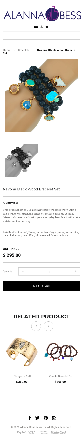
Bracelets (24, 50)
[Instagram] (53, 418)
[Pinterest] (45, 418)
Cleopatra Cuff (22, 376)
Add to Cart (41, 286)
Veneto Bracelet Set (61, 376)
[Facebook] (29, 418)
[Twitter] (36, 418)
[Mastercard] (58, 432)
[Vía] (32, 432)
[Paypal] (21, 432)
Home (7, 50)
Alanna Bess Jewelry (33, 427)
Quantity (8, 271)
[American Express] (43, 432)
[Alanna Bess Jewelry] (42, 13)
